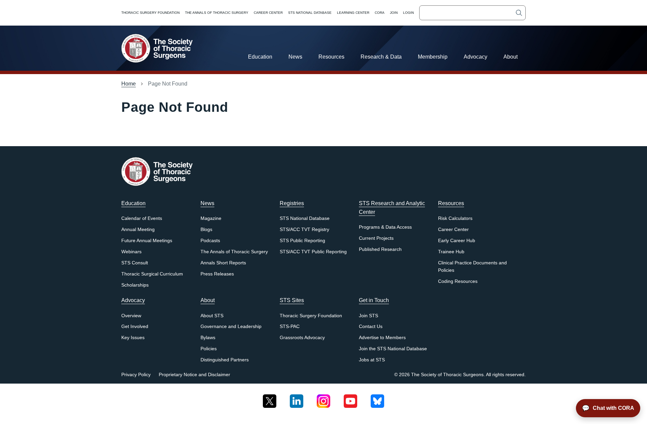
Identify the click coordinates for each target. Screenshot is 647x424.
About (510, 57)
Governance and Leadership (231, 326)
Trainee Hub (451, 251)
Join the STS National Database (393, 348)
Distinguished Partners (225, 359)
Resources (331, 57)
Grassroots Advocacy (302, 337)
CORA (379, 12)
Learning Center (353, 12)
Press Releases (217, 273)
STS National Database (310, 12)
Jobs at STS (372, 359)
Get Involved (134, 326)
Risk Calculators (455, 218)
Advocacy (475, 57)
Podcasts (210, 240)
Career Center (268, 12)
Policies (209, 348)
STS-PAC (290, 326)
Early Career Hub (456, 240)
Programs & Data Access (385, 227)
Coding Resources (457, 281)
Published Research (380, 249)
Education (260, 57)
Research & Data (381, 57)
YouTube (350, 398)
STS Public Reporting (302, 240)
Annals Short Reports (223, 262)
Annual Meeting (138, 229)
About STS (212, 315)
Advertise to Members (382, 337)
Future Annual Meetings (146, 240)
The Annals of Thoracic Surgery (216, 12)
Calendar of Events (141, 218)
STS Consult (134, 262)
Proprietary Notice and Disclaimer (194, 374)
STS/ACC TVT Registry (304, 229)
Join (394, 12)
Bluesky (377, 398)
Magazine (211, 218)
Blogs (206, 229)
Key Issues (133, 337)
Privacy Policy (136, 374)
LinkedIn (296, 398)
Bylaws (208, 337)
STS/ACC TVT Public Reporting (313, 251)
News (295, 57)
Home (128, 84)
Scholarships (135, 285)
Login (408, 12)
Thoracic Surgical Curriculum (152, 273)
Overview (131, 315)
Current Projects (376, 238)
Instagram (323, 398)
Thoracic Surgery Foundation (150, 12)
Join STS (368, 315)
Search (519, 13)
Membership (433, 57)
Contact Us (370, 326)
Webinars (131, 251)
